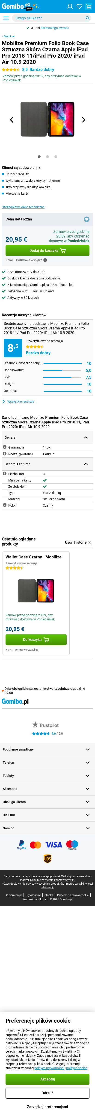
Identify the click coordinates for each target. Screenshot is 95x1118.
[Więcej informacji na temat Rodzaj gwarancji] (4, 453)
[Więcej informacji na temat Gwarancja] (4, 447)
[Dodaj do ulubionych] (86, 219)
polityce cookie (76, 1068)
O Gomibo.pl (14, 895)
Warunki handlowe (34, 899)
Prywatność (33, 895)
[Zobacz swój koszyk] (88, 6)
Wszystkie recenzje (20, 401)
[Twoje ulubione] (79, 6)
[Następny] (83, 119)
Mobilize (9, 36)
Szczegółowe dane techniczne (23, 207)
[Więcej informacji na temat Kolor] (4, 505)
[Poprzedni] (11, 119)
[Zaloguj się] (70, 6)
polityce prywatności (49, 1068)
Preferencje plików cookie (73, 895)
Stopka (49, 895)
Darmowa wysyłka (26, 649)
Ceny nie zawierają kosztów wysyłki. (52, 880)
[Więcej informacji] (45, 260)
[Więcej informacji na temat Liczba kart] (4, 473)
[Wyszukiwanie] (87, 18)
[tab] (39, 156)
